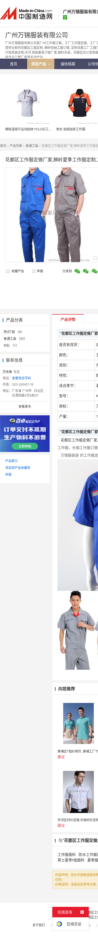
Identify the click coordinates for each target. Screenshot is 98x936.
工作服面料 (66, 854)
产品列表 (16, 146)
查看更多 (25, 406)
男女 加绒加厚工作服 (70, 129)
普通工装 (32, 146)
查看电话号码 (21, 378)
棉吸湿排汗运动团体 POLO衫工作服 (30, 129)
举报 (40, 271)
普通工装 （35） (15, 338)
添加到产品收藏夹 (17, 468)
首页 (3, 146)
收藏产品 (17, 271)
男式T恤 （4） (14, 332)
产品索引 (11, 461)
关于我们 (38, 925)
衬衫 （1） (11, 345)
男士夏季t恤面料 (70, 859)
